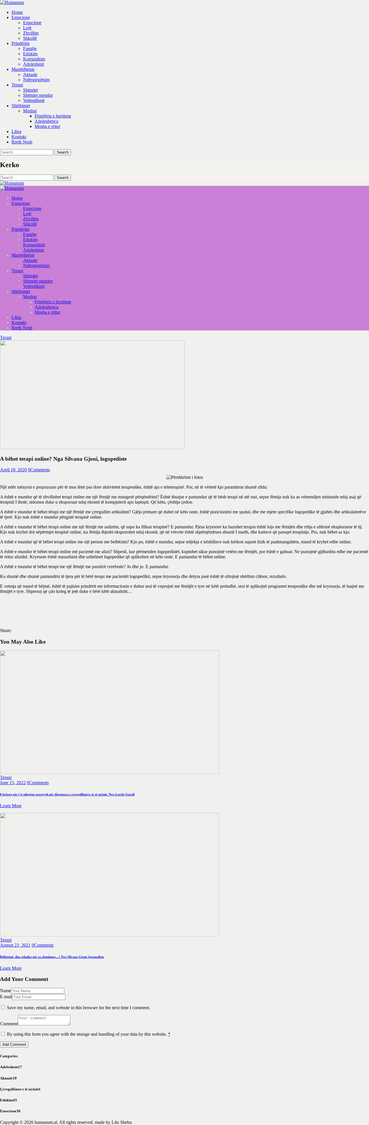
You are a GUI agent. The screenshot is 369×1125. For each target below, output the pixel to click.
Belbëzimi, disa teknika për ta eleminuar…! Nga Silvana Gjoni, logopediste (52, 956)
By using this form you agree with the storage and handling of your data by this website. (88, 1034)
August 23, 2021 (15, 945)
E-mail (6, 996)
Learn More (11, 805)
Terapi (6, 337)
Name (5, 990)
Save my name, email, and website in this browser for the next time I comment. (78, 1007)
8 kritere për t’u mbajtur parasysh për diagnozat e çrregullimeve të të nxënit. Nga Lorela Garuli (67, 794)
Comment (9, 1023)
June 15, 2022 (13, 782)
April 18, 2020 (13, 469)
